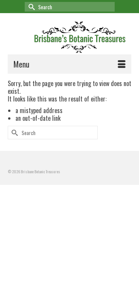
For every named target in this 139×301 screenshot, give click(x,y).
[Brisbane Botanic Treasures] (80, 35)
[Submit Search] (30, 7)
